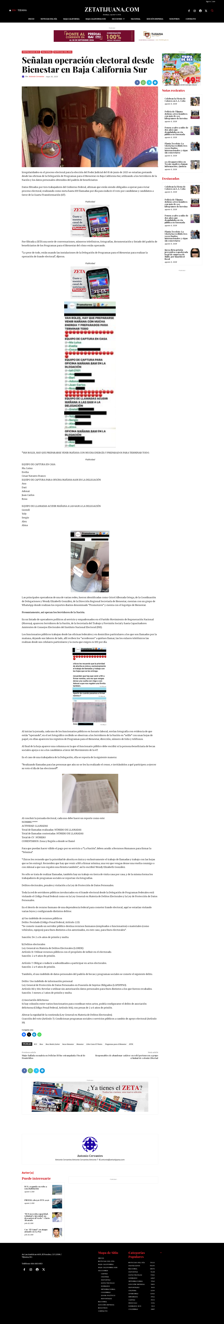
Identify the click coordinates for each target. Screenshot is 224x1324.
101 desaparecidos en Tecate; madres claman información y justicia (176, 164)
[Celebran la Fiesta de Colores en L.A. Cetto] (195, 101)
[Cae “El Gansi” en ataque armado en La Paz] (57, 1233)
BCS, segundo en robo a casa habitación (35, 1187)
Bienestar (79, 1044)
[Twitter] (206, 11)
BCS (35, 1044)
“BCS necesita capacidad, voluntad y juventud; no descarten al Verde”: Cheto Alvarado (37, 1217)
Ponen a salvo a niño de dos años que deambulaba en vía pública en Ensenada (176, 131)
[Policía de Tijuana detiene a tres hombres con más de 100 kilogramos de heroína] (195, 114)
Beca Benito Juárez (53, 1044)
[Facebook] (189, 11)
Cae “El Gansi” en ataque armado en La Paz (36, 1230)
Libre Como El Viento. (94, 1044)
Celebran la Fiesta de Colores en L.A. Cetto (175, 99)
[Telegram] (155, 82)
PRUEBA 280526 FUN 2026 (36, 1200)
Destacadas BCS (31, 52)
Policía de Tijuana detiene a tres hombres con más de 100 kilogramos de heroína (176, 115)
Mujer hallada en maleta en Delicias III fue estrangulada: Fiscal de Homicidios (53, 1056)
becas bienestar (68, 1044)
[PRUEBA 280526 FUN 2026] (57, 1203)
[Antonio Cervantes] (23, 76)
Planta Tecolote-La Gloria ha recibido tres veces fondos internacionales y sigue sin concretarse (176, 148)
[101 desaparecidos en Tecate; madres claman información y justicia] (195, 164)
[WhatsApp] (143, 82)
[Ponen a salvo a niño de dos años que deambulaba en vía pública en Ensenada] (195, 130)
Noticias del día (63, 52)
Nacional (47, 52)
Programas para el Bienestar (115, 1044)
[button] (212, 10)
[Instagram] (194, 11)
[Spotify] (200, 11)
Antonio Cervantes (36, 76)
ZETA (131, 1044)
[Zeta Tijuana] (111, 9)
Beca (41, 1044)
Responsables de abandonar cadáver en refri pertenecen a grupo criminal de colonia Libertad (126, 1056)
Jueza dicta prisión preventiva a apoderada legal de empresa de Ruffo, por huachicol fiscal (176, 254)
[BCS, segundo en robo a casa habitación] (57, 1190)
